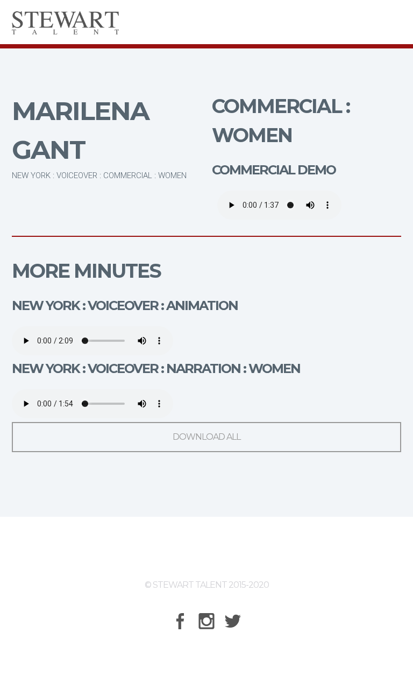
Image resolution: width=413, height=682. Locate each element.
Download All (206, 437)
